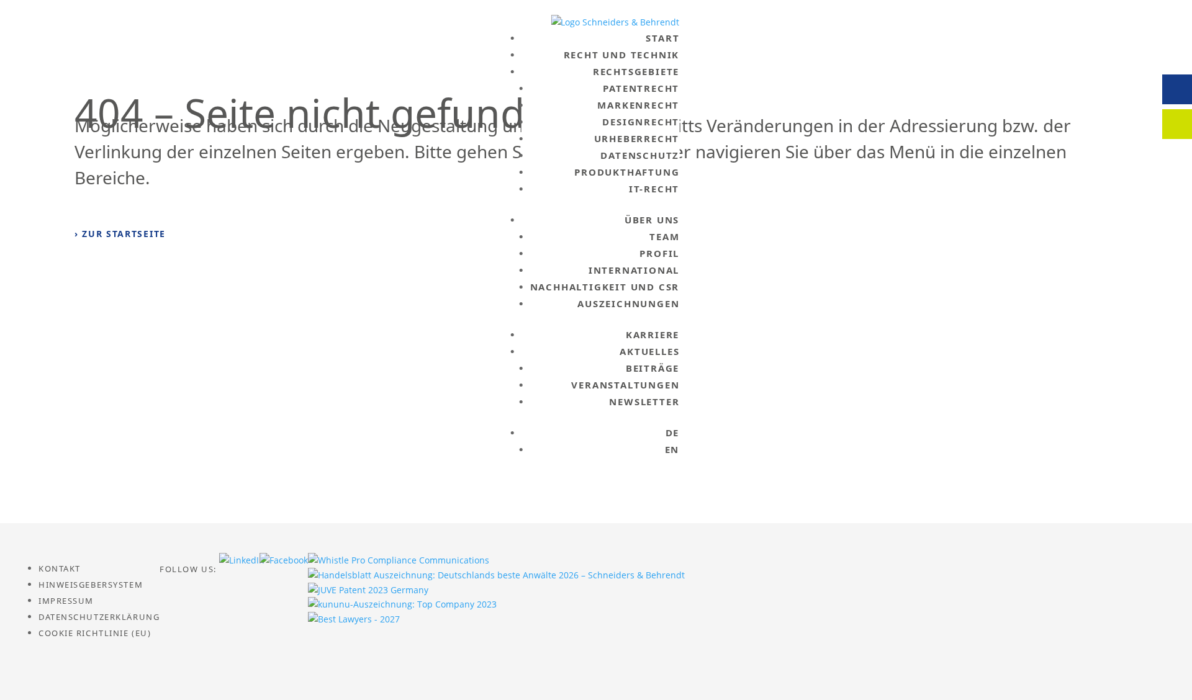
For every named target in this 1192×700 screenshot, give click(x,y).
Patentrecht (641, 88)
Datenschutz (639, 155)
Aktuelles (649, 351)
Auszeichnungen (628, 303)
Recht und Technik (622, 54)
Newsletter (644, 401)
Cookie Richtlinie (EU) (94, 633)
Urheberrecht (637, 138)
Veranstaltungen (625, 385)
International (634, 270)
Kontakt (59, 568)
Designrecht (640, 121)
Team (664, 236)
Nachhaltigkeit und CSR (605, 286)
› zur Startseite (120, 234)
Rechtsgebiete (636, 71)
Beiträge (652, 368)
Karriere (652, 334)
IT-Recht (654, 188)
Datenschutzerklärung (99, 616)
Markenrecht (638, 105)
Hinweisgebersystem (90, 584)
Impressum (66, 600)
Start (662, 38)
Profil (659, 253)
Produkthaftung (626, 172)
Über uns (652, 219)
